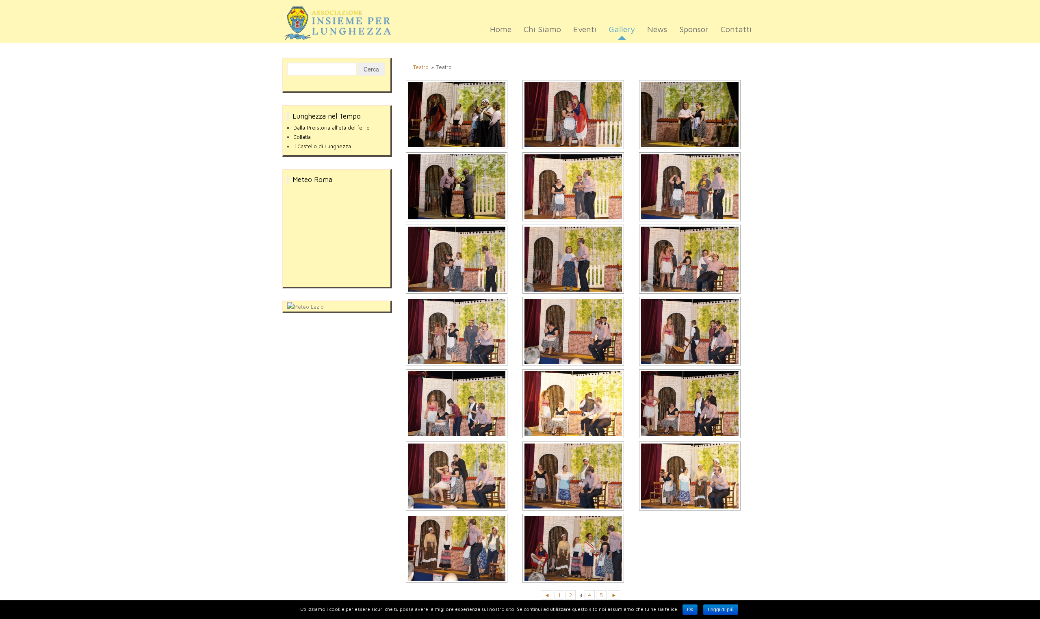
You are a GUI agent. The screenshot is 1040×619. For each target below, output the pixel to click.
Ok (690, 610)
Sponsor (693, 29)
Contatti (736, 29)
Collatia (302, 137)
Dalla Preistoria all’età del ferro (331, 127)
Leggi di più (721, 610)
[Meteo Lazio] (305, 306)
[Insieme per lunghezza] (343, 23)
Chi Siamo (542, 29)
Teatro (421, 67)
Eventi (584, 29)
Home (500, 29)
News (657, 29)
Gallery (622, 29)
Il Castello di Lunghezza (322, 146)
